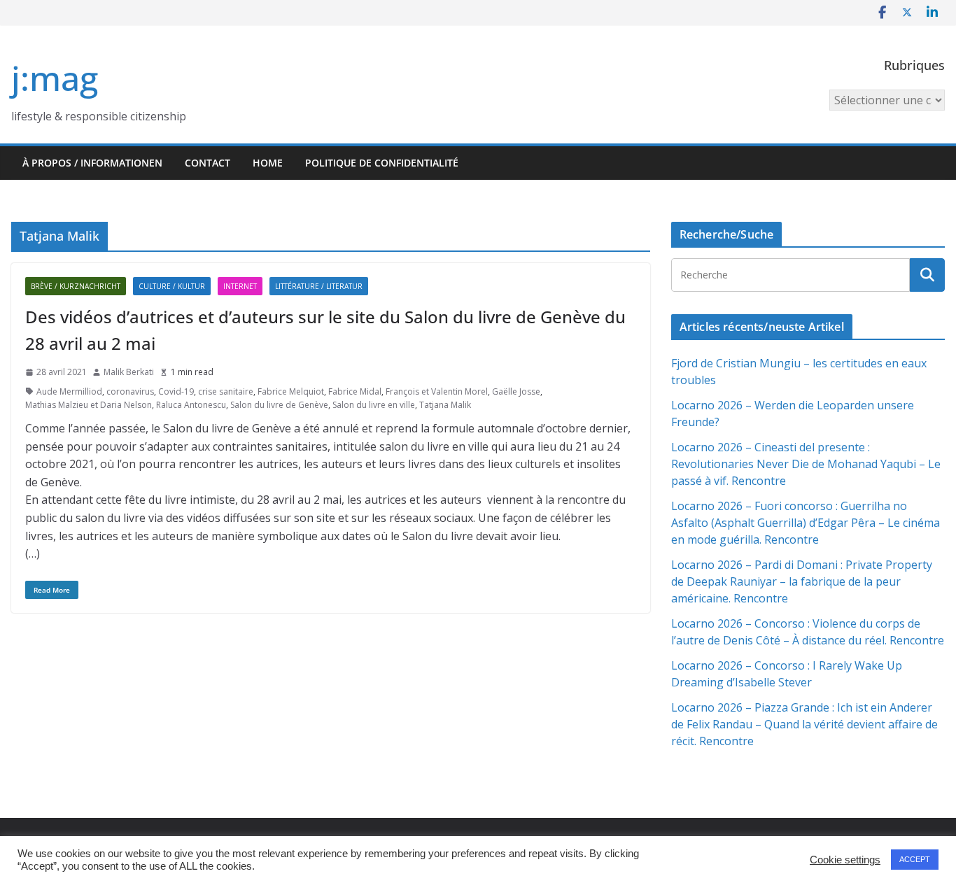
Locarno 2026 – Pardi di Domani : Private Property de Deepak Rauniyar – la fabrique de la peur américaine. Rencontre (801, 581)
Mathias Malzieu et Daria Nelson (88, 405)
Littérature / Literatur (319, 286)
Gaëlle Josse (516, 391)
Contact (207, 162)
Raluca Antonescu (191, 405)
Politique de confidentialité (381, 162)
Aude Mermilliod (69, 391)
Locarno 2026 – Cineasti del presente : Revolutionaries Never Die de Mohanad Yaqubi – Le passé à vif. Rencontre (806, 463)
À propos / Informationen (92, 162)
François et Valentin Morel (437, 391)
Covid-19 (176, 391)
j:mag (54, 78)
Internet (240, 286)
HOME (268, 162)
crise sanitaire (225, 391)
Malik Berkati (129, 372)
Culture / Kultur (172, 286)
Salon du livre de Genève (279, 405)
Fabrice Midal (354, 391)
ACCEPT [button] (914, 859)
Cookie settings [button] (845, 860)
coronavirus (130, 391)
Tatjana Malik (445, 405)
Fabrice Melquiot (291, 391)
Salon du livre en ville (373, 405)
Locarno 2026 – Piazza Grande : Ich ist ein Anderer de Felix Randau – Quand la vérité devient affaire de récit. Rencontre (804, 724)
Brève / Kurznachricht (75, 286)
